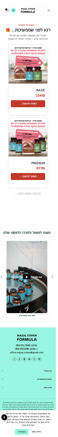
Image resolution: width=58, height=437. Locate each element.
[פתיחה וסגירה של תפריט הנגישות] (4, 417)
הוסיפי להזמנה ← (28, 103)
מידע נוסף (36, 432)
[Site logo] (28, 10)
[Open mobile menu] (49, 10)
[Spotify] (24, 359)
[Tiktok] (19, 359)
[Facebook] (39, 359)
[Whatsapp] (14, 359)
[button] (1, 276)
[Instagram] (34, 359)
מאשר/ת (22, 432)
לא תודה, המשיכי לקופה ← (28, 193)
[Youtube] (29, 359)
